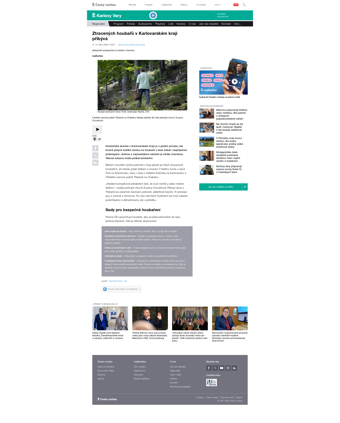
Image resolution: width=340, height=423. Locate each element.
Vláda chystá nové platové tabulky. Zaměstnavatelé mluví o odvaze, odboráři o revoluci (108, 335)
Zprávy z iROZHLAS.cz (105, 304)
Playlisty (160, 23)
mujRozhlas (167, 5)
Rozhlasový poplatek (180, 386)
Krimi (218, 75)
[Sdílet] (99, 139)
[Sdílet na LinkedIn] (95, 163)
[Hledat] (244, 5)
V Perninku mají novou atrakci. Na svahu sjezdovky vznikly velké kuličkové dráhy (229, 142)
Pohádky (205, 80)
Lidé (170, 23)
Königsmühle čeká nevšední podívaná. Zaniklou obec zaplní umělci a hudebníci (228, 156)
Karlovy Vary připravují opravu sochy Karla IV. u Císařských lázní (229, 169)
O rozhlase (201, 5)
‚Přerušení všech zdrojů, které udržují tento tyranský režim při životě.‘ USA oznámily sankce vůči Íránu (189, 337)
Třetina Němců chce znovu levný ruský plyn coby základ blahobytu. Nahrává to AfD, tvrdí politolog (150, 335)
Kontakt (226, 23)
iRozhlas (132, 5)
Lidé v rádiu (175, 374)
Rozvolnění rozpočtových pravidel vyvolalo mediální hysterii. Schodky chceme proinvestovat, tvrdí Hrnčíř (230, 337)
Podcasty (138, 374)
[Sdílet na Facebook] (95, 148)
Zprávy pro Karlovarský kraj (131, 44)
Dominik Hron (115, 281)
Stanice (184, 5)
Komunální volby (106, 370)
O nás (192, 23)
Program (148, 5)
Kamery (181, 23)
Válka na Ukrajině (106, 366)
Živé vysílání (206, 85)
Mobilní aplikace (142, 378)
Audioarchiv (222, 17)
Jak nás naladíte (208, 23)
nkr (125, 281)
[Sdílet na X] (95, 155)
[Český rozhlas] (104, 5)
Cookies (199, 397)
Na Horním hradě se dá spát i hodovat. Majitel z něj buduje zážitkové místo (229, 128)
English (239, 397)
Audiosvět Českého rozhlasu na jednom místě (219, 97)
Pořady (131, 23)
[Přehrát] (97, 129)
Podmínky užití (226, 397)
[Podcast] (94, 139)
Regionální (98, 23)
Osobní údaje (212, 397)
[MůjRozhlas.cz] (97, 56)
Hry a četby (206, 75)
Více (238, 23)
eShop (101, 378)
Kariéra (173, 378)
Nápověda (175, 370)
